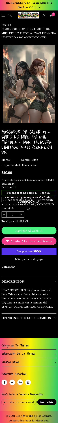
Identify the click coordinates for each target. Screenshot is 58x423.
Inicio (5, 24)
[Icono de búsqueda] (10, 15)
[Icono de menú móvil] (3, 15)
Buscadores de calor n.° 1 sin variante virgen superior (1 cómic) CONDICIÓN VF (28, 200)
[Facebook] (4, 382)
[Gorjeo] (12, 382)
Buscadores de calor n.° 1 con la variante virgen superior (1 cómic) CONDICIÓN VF (28, 193)
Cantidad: (8, 208)
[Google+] (20, 382)
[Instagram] (28, 382)
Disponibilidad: (11, 165)
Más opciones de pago (29, 259)
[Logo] (28, 15)
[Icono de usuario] (44, 15)
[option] (29, 84)
